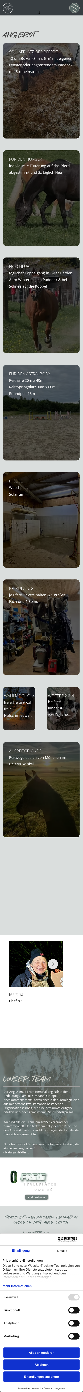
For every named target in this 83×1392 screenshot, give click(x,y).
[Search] (38, 12)
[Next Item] (53, 964)
